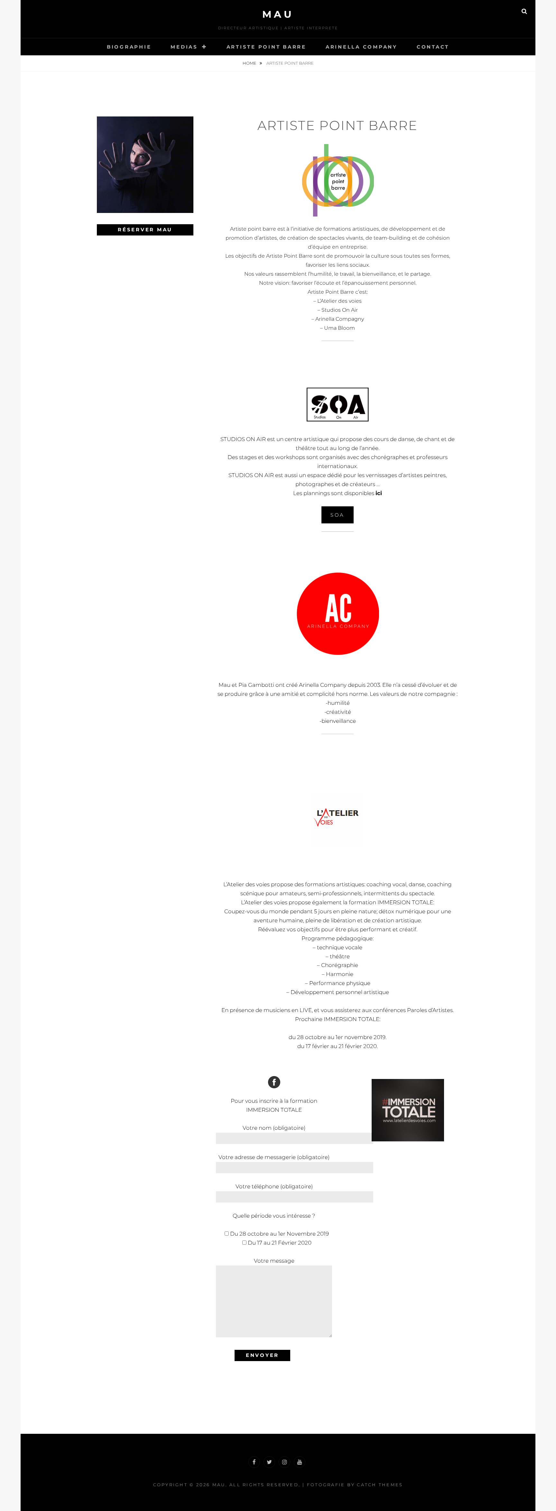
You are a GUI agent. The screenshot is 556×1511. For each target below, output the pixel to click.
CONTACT (433, 47)
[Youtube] (299, 1462)
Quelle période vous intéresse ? (274, 1215)
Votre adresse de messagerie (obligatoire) (273, 1157)
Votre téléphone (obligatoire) (274, 1186)
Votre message (274, 1261)
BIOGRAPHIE (129, 47)
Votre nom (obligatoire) (274, 1128)
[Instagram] (284, 1462)
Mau (278, 14)
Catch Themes (380, 1484)
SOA (337, 515)
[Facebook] (254, 1462)
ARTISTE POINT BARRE (266, 47)
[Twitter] (269, 1462)
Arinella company (361, 47)
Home (250, 63)
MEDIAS (184, 47)
